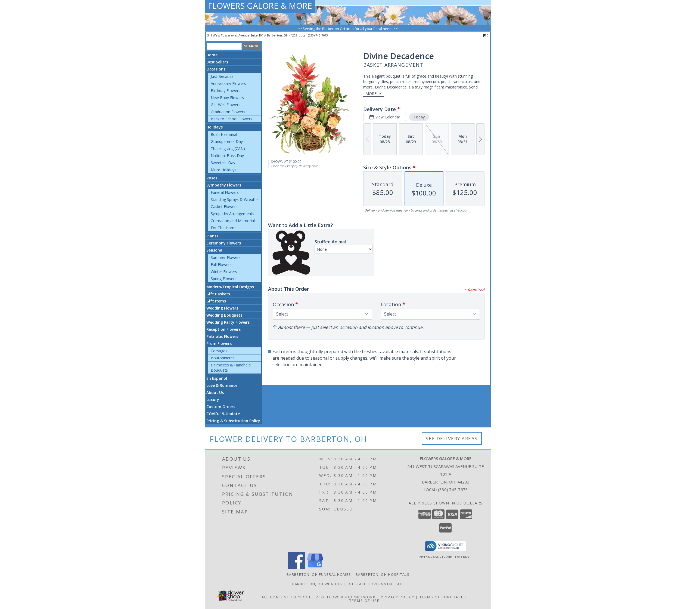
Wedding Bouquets (224, 315)
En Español (216, 378)
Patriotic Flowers (222, 336)
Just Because (222, 76)
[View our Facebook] (296, 567)
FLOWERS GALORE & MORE (260, 5)
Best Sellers (217, 62)
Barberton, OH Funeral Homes (319, 574)
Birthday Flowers (225, 90)
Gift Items (216, 301)
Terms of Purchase (442, 597)
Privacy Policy (397, 597)
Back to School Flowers (231, 118)
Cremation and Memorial (233, 220)
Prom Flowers (219, 343)
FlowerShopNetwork (351, 597)
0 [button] (487, 35)
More (371, 93)
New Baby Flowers (227, 97)
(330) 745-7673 (318, 35)
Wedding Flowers (222, 308)
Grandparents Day (227, 141)
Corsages (219, 350)
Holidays (214, 127)
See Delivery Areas (452, 438)
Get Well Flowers (225, 104)
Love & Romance (221, 385)
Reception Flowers (223, 329)
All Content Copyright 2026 (294, 597)
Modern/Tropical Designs (230, 286)
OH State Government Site (375, 584)
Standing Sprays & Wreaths (235, 199)
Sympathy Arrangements (232, 213)
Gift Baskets (218, 293)
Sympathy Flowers (223, 185)
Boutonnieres (223, 357)
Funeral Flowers (225, 192)
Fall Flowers (221, 264)
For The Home (224, 227)
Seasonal (214, 250)
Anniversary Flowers (228, 83)
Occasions (215, 69)
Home (211, 54)
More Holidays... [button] (225, 169)
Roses (211, 177)
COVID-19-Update (223, 413)
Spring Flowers (224, 278)
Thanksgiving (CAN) (228, 148)
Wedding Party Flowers (228, 322)
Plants (212, 235)
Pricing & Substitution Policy (233, 420)
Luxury (212, 399)
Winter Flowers (224, 271)
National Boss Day (227, 155)
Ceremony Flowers (223, 243)
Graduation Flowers (228, 111)
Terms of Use (364, 600)
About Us (215, 392)
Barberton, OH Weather (317, 584)
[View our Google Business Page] (315, 567)
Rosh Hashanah (224, 134)
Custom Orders (220, 406)
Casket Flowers (224, 206)
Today (419, 117)
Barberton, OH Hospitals (382, 574)
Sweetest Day (223, 162)
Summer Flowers (226, 257)
